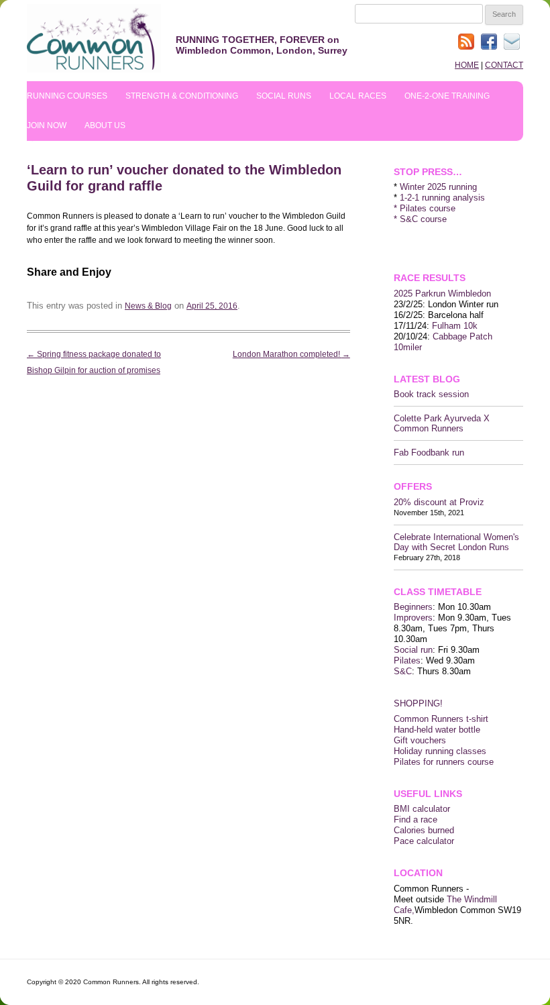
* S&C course (420, 219)
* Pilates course (424, 208)
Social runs (283, 96)
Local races (357, 96)
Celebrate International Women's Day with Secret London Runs (456, 542)
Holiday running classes (440, 751)
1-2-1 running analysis (442, 198)
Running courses (67, 96)
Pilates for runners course (444, 762)
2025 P (407, 293)
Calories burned (424, 830)
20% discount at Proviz (439, 502)
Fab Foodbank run (429, 452)
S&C (403, 671)
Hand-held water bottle (437, 730)
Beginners (413, 607)
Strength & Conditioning (181, 96)
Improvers (413, 618)
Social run (413, 650)
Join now (46, 125)
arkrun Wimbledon (456, 293)
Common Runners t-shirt (441, 719)
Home (467, 65)
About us (105, 125)
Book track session (431, 394)
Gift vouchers (420, 740)
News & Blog (148, 306)
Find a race (415, 819)
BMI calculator (422, 809)
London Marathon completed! (291, 354)
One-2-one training (447, 96)
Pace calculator (424, 841)
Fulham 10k (455, 326)
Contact (504, 65)
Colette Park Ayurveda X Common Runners (442, 423)
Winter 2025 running (438, 187)
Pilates (407, 660)
